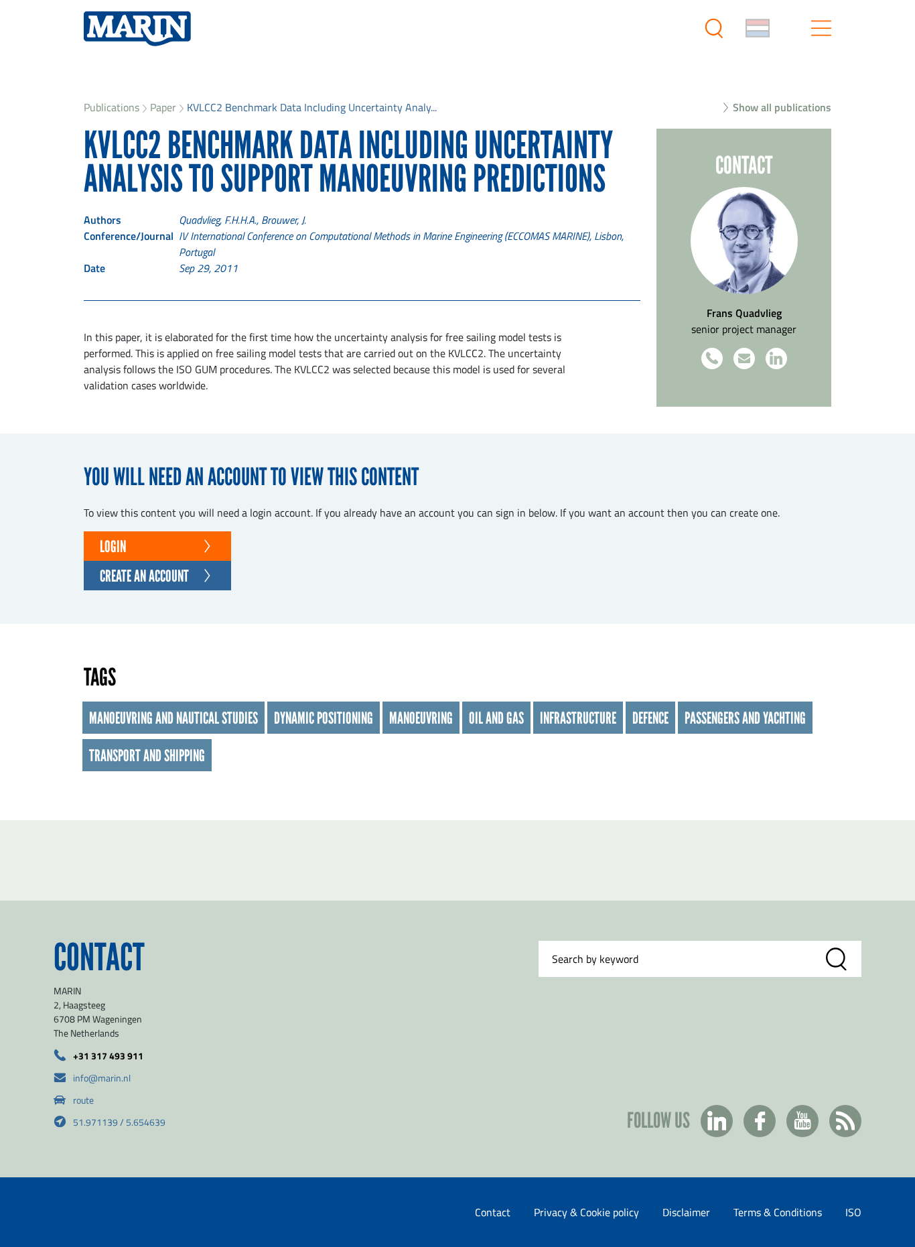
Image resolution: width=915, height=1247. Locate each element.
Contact (492, 1212)
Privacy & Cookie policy (586, 1212)
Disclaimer (686, 1212)
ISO (853, 1212)
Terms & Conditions (777, 1212)
